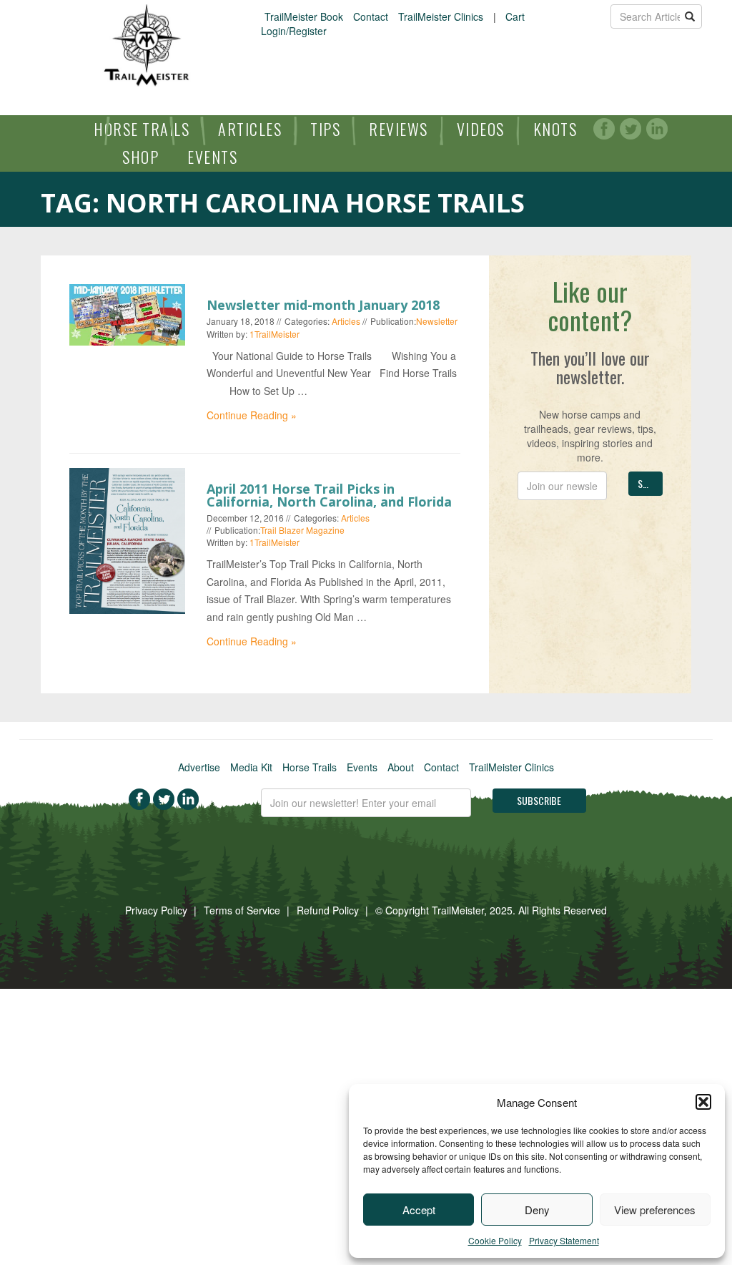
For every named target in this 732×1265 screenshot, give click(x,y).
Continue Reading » (252, 415)
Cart (515, 16)
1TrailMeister (274, 334)
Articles (250, 128)
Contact (370, 16)
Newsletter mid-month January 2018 (323, 304)
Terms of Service (242, 910)
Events (212, 156)
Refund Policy (328, 910)
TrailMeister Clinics (440, 16)
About (400, 767)
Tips (325, 128)
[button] (703, 1102)
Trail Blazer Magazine (302, 530)
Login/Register (294, 31)
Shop (140, 156)
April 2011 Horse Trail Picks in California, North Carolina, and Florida (329, 495)
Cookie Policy (495, 1240)
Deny (537, 1209)
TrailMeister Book (303, 16)
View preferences (655, 1209)
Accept (418, 1209)
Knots (555, 128)
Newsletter (437, 321)
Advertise (199, 767)
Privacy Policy (156, 910)
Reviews (398, 128)
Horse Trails (141, 128)
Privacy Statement (564, 1240)
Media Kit (251, 767)
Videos (481, 128)
